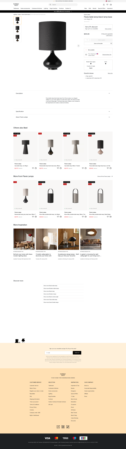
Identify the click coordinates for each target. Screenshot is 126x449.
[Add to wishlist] (33, 168)
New (86, 8)
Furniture (61, 8)
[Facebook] (58, 426)
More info (110, 73)
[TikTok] (67, 426)
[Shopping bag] (111, 4)
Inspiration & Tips (75, 385)
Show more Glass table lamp (50, 299)
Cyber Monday (74, 418)
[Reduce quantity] (85, 40)
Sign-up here (108, 28)
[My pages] (104, 4)
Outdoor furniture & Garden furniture (57, 401)
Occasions (73, 404)
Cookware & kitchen (37, 8)
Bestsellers (73, 401)
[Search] (50, 4)
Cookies (32, 410)
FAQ (31, 396)
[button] (86, 21)
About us (86, 385)
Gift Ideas (73, 410)
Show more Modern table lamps (51, 288)
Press (85, 396)
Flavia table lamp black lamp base (38, 14)
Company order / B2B (35, 412)
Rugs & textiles (53, 8)
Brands (94, 8)
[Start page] (16, 4)
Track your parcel (34, 401)
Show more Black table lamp (50, 285)
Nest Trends (74, 412)
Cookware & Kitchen (53, 388)
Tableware (16, 8)
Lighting (46, 8)
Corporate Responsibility (90, 388)
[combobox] (109, 1)
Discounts (73, 420)
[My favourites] (107, 4)
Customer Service (34, 385)
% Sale (72, 396)
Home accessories (25, 8)
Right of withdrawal (34, 415)
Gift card (50, 404)
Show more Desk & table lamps (51, 302)
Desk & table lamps (26, 14)
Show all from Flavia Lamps (103, 176)
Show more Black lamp (49, 291)
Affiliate (86, 393)
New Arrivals (74, 399)
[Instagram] (63, 426)
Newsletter (32, 393)
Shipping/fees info (106, 54)
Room (72, 407)
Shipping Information (35, 399)
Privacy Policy (33, 407)
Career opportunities (89, 391)
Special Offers (101, 8)
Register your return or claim (36, 391)
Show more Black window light (51, 296)
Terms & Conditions (34, 404)
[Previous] (26, 45)
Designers (73, 391)
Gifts (90, 8)
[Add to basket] (36, 168)
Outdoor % (68, 8)
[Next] (78, 45)
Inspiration (110, 8)
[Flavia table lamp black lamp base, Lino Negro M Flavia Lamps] (52, 45)
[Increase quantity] (89, 40)
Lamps (19, 14)
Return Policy (33, 388)
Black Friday (74, 415)
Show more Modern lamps (50, 294)
